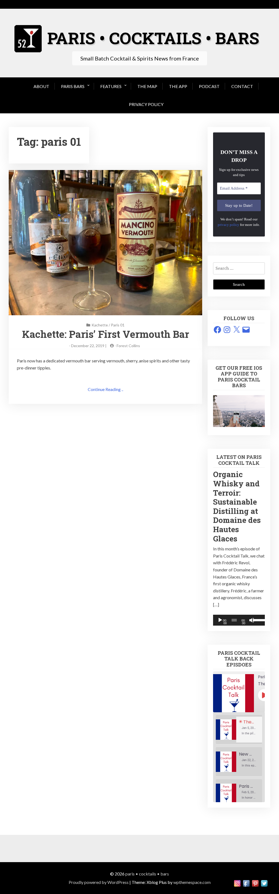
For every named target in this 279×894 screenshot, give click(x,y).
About (41, 86)
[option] (239, 729)
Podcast (209, 86)
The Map (147, 86)
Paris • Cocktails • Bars (147, 873)
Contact (242, 86)
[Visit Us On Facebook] (246, 882)
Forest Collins (128, 345)
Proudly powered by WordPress (99, 882)
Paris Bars (72, 86)
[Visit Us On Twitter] (264, 882)
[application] (239, 620)
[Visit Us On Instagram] (237, 882)
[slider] (257, 620)
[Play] (220, 620)
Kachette (100, 325)
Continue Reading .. (105, 389)
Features (111, 86)
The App (178, 86)
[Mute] (251, 620)
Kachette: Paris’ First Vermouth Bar (105, 334)
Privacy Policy (146, 104)
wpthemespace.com (192, 882)
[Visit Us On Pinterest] (255, 882)
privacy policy (228, 225)
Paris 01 (118, 325)
